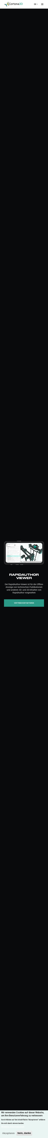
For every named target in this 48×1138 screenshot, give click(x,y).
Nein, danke (24, 1133)
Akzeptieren (8, 1133)
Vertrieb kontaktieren (24, 603)
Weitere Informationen (12, 1126)
